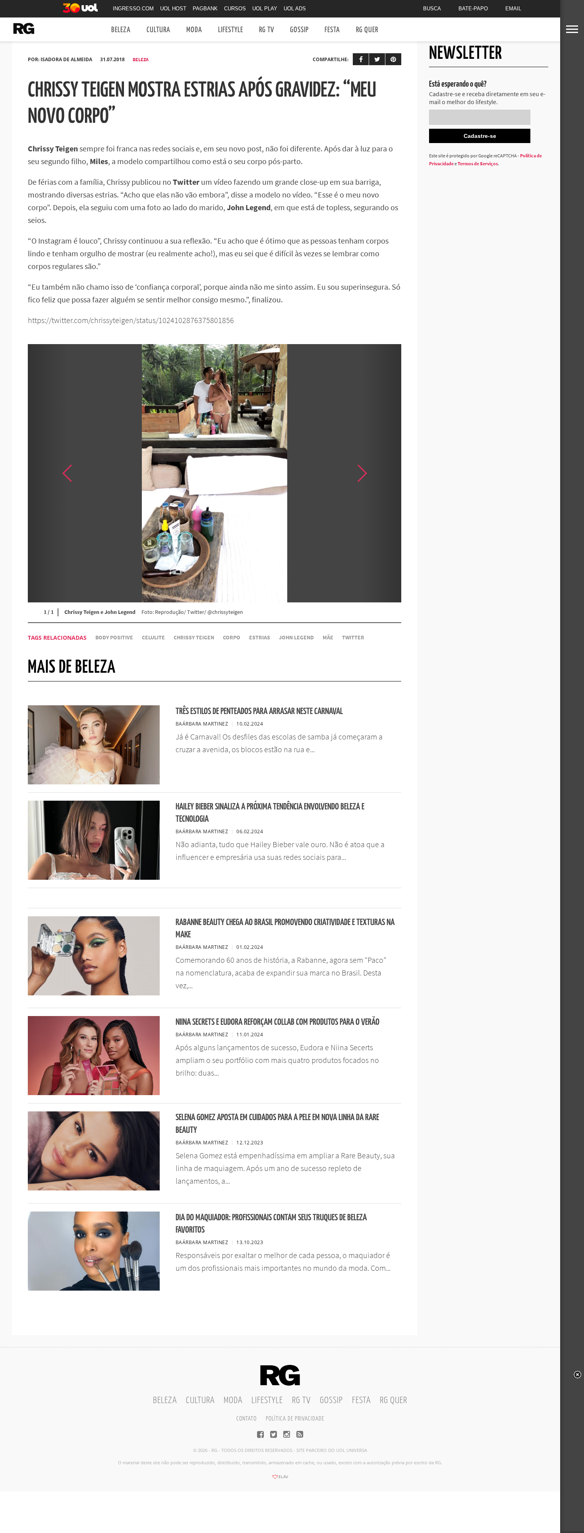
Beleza (121, 30)
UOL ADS (295, 9)
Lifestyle (230, 30)
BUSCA (432, 9)
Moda (194, 30)
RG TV (266, 30)
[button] (381, 473)
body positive (114, 637)
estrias (259, 637)
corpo (231, 637)
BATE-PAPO (473, 9)
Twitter (353, 637)
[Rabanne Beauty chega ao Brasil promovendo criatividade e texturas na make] (94, 993)
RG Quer (367, 30)
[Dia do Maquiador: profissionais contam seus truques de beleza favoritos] (94, 1288)
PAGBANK (205, 9)
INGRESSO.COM (133, 9)
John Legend (296, 637)
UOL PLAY (264, 9)
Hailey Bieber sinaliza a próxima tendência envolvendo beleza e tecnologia (270, 813)
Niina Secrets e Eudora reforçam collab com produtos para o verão (277, 1022)
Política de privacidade (295, 1419)
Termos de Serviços (478, 163)
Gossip (299, 30)
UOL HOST (173, 9)
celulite (153, 637)
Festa (332, 30)
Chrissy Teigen (194, 637)
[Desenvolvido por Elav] (280, 1479)
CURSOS (235, 9)
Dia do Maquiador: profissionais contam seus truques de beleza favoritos (271, 1224)
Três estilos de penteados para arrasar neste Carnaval (259, 711)
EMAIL (513, 9)
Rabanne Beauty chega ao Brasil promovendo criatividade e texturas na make (285, 928)
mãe (328, 637)
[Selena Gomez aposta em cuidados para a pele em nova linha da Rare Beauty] (94, 1188)
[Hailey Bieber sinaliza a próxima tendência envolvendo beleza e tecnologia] (94, 877)
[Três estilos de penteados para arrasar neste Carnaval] (94, 782)
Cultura (158, 30)
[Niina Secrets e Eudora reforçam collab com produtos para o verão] (94, 1092)
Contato (246, 1419)
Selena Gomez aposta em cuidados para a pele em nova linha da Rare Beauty (277, 1123)
